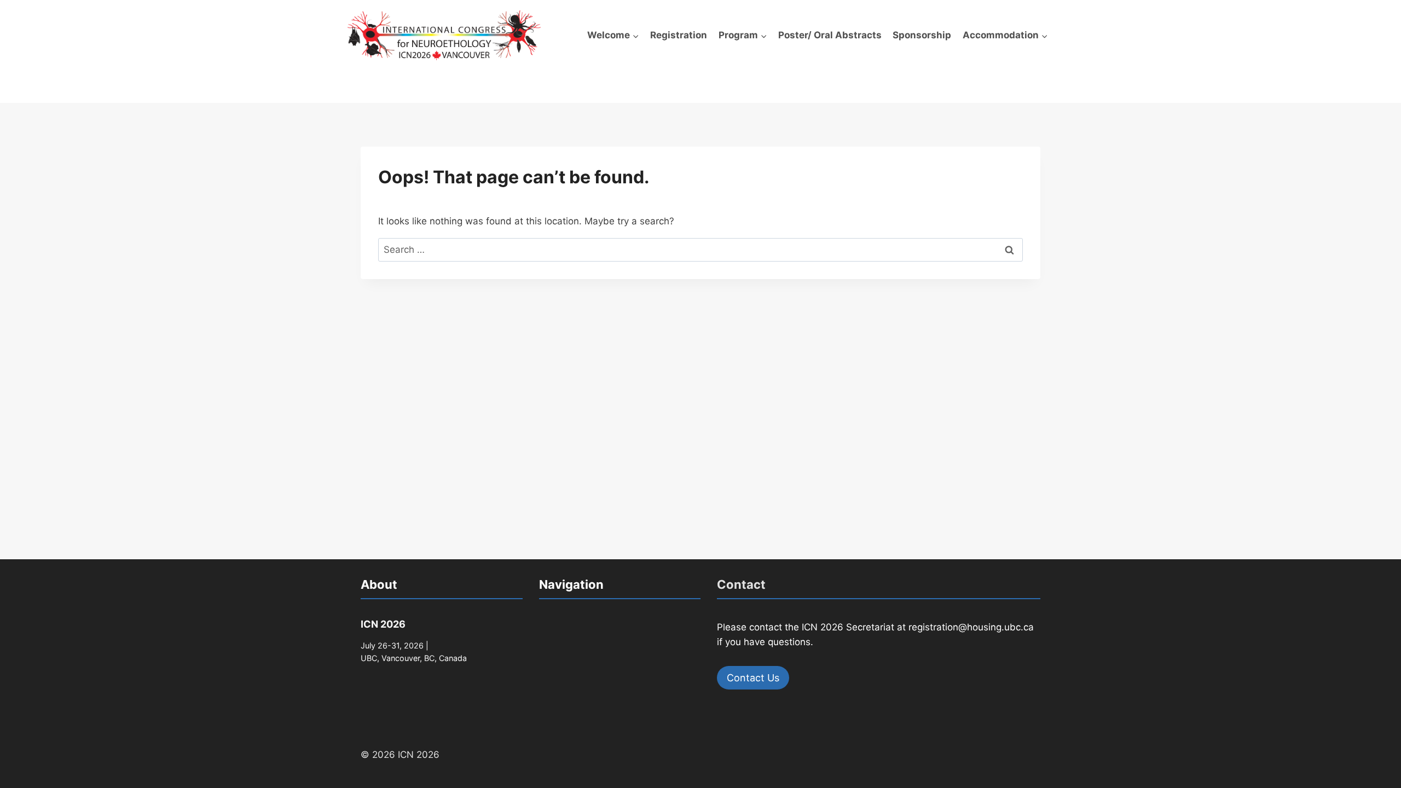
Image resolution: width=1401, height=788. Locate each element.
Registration (678, 35)
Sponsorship (922, 35)
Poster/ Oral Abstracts (830, 35)
